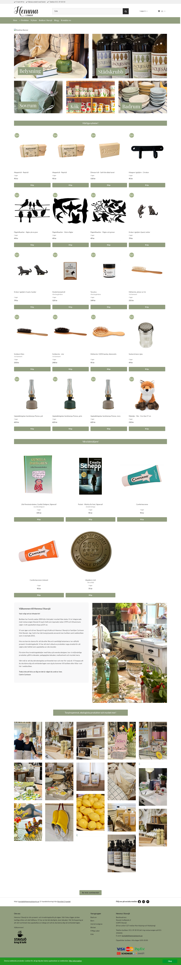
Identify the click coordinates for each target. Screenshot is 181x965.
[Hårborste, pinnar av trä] (131, 254)
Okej (170, 961)
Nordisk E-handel (64, 901)
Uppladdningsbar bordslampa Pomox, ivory (105, 416)
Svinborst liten (19, 354)
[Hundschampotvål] (55, 254)
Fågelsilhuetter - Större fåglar (62, 232)
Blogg (56, 20)
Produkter (25, 20)
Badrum (93, 917)
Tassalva (93, 292)
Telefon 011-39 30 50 (57, 2)
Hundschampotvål (58, 292)
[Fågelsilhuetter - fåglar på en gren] (16, 194)
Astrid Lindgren (96, 924)
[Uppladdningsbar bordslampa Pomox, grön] (55, 378)
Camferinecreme (142, 504)
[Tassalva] (93, 254)
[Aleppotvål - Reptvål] (16, 135)
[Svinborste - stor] (55, 316)
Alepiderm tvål (90, 580)
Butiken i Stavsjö (45, 20)
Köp (32, 185)
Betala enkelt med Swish (37, 2)
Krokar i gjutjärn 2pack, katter (139, 232)
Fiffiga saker (95, 931)
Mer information (75, 961)
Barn (92, 921)
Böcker (93, 927)
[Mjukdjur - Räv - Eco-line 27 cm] (131, 378)
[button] (28, 741)
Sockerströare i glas (136, 354)
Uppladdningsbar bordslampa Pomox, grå (28, 416)
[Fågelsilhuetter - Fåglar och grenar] (93, 194)
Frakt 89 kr (20, 2)
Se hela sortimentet (90, 893)
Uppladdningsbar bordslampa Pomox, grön (67, 416)
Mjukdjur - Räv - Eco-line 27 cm (140, 416)
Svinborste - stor (58, 354)
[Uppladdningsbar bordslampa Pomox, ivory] (93, 378)
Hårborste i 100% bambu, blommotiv (103, 354)
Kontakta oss (66, 20)
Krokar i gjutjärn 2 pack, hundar (25, 292)
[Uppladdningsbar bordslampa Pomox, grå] (16, 378)
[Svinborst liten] (16, 316)
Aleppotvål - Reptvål (21, 172)
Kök (92, 934)
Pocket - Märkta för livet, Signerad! (90, 504)
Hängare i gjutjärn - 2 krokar (139, 172)
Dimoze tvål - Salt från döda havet (102, 172)
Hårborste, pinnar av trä (137, 292)
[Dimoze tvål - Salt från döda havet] (93, 135)
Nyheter (34, 20)
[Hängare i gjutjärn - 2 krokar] (131, 135)
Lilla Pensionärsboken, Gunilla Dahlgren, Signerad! (39, 504)
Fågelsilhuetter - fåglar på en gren (26, 232)
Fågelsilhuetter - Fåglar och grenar (102, 232)
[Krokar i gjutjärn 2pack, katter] (131, 194)
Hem (15, 20)
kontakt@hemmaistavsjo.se (28, 901)
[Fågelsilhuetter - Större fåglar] (55, 194)
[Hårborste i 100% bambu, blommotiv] (93, 316)
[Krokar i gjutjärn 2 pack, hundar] (16, 254)
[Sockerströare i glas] (131, 316)
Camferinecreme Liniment (39, 580)
